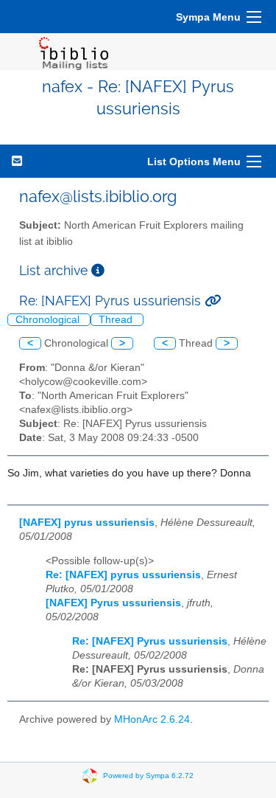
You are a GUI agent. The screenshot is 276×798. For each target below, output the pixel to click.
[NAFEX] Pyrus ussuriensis (113, 602)
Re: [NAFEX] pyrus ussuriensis (123, 574)
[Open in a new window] (98, 270)
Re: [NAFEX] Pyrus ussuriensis (149, 641)
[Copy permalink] (213, 300)
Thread (117, 319)
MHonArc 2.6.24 (152, 719)
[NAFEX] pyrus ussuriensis (87, 522)
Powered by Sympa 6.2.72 (148, 775)
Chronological (48, 319)
